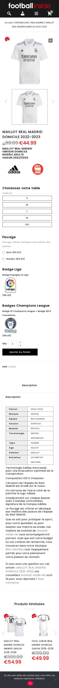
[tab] (29, 385)
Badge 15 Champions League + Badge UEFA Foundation (26, 313)
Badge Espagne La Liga (15, 274)
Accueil (9, 22)
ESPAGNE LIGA (22, 22)
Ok (30, 683)
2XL (27, 224)
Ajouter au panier (20, 352)
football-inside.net (33, 575)
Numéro (15, 258)
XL (27, 217)
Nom (13, 252)
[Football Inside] (29, 5)
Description (29, 385)
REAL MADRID (37, 22)
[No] (55, 679)
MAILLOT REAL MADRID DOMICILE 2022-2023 (26, 569)
